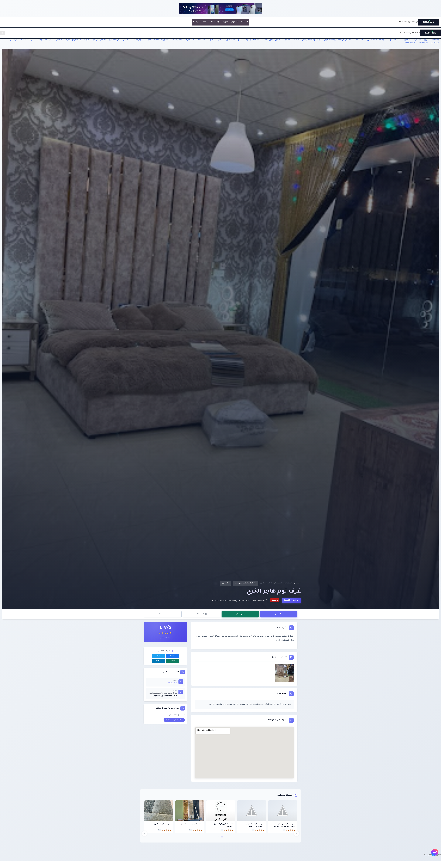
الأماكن (296, 40)
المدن (220, 40)
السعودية (234, 22)
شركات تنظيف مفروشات (244, 583)
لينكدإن (158, 661)
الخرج (224, 583)
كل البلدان (13, 40)
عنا (204, 22)
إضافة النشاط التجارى (375, 40)
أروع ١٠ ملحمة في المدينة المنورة (415, 40)
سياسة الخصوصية (45, 40)
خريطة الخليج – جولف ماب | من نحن (106, 40)
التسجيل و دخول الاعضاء (272, 40)
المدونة (211, 40)
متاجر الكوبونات (409, 43)
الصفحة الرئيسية (252, 40)
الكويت (225, 22)
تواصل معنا (177, 40)
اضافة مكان (358, 40)
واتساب (239, 614)
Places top (435, 40)
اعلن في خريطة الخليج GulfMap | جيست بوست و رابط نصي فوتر (326, 40)
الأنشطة (214, 22)
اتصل (277, 614)
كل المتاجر (435, 43)
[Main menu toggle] (2, 33)
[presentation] (144, 833)
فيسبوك (172, 656)
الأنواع (287, 40)
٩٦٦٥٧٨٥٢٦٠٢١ (172, 683)
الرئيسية (244, 22)
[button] (222, 837)
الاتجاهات (200, 614)
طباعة (161, 614)
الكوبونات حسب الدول (234, 40)
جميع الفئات (136, 40)
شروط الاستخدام (27, 40)
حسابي (125, 40)
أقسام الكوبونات (393, 40)
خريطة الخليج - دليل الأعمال (407, 22)
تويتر (158, 656)
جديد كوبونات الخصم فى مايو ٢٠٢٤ (157, 40)
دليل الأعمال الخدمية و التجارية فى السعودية (72, 40)
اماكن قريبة (190, 40)
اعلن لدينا (197, 22)
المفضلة (201, 40)
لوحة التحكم (423, 43)
